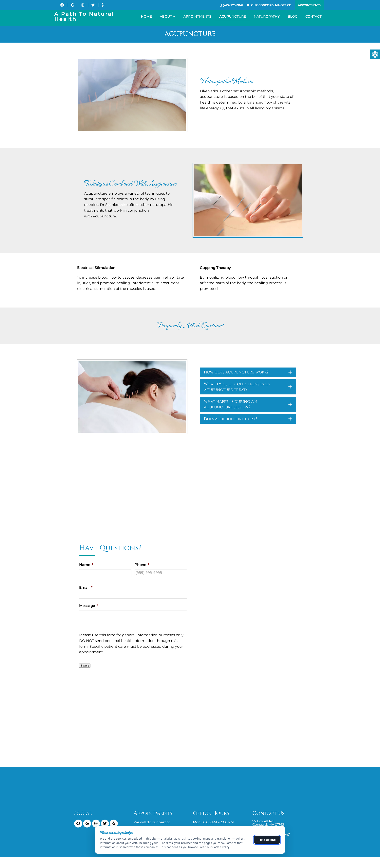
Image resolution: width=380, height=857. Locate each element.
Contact (313, 16)
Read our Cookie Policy (214, 847)
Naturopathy (267, 16)
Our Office (270, 5)
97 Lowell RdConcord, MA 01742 (268, 823)
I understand (267, 839)
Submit (85, 665)
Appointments (309, 5)
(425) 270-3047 (233, 5)
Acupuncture (232, 16)
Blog (292, 16)
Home (146, 16)
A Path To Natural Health (84, 16)
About (166, 16)
